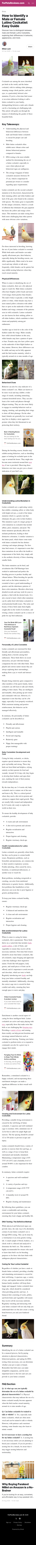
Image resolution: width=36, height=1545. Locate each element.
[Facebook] (20, 1518)
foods (24, 975)
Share (30, 46)
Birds (4, 11)
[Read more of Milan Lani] (4, 43)
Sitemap (19, 1525)
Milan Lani (6, 49)
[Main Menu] (32, 3)
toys (3, 1024)
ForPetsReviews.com (13, 3)
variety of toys (16, 1030)
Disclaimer (28, 1522)
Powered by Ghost (18, 1529)
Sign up (8, 1522)
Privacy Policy (18, 1522)
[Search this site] (28, 3)
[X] (16, 1518)
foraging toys (27, 1027)
